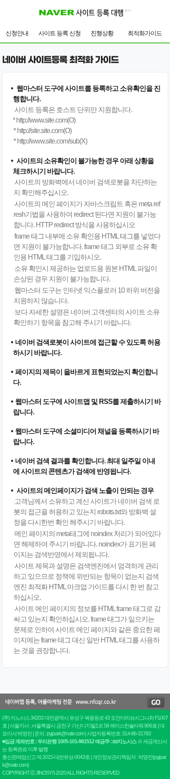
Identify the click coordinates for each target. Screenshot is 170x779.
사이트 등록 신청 (59, 33)
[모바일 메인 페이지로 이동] (85, 23)
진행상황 (102, 33)
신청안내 (17, 33)
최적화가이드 (145, 33)
